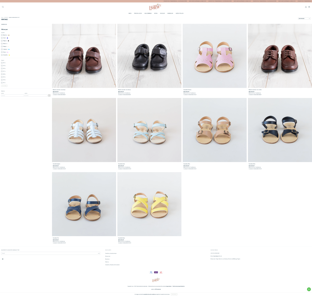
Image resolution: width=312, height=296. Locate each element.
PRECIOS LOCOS (138, 13)
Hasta (26, 93)
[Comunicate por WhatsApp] (309, 289)
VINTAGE (6, 17)
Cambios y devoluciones (110, 253)
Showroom (107, 256)
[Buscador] (3, 7)
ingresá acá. (169, 286)
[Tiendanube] (156, 289)
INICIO (130, 13)
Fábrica (107, 262)
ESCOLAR (162, 13)
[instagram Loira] (2, 259)
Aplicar (49, 95)
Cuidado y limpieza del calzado (112, 264)
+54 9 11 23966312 (215, 253)
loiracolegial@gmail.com (216, 256)
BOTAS (155, 13)
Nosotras (107, 259)
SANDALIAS (170, 13)
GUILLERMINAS (148, 13)
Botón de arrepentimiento (179, 286)
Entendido (174, 294)
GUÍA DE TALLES (179, 13)
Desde (2, 93)
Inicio (2, 17)
